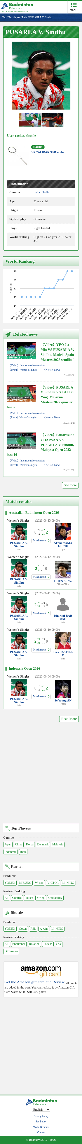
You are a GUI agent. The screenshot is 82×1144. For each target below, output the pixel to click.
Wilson (39, 882)
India (23, 851)
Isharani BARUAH (63, 617)
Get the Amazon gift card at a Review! (35, 982)
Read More (69, 719)
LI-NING (68, 882)
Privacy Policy (41, 1116)
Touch (29, 897)
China (18, 844)
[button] (41, 76)
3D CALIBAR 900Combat (48, 152)
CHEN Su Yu (63, 581)
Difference (11, 951)
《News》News (51, 369)
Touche (47, 944)
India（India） (42, 192)
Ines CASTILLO (63, 654)
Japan (8, 844)
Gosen (23, 928)
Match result (39, 540)
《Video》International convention (26, 365)
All (7, 897)
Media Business (41, 1127)
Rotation (34, 944)
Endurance (18, 944)
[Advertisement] (41, 776)
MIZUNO (25, 882)
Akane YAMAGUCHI (63, 544)
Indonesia (10, 851)
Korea (29, 844)
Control (17, 897)
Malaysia (57, 844)
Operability (55, 897)
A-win (44, 928)
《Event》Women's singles (22, 369)
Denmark (43, 844)
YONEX (10, 882)
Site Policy (41, 1121)
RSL (33, 928)
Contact (41, 1132)
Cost (58, 944)
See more (70, 485)
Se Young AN (63, 700)
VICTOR (53, 882)
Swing (41, 897)
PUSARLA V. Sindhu (19, 544)
